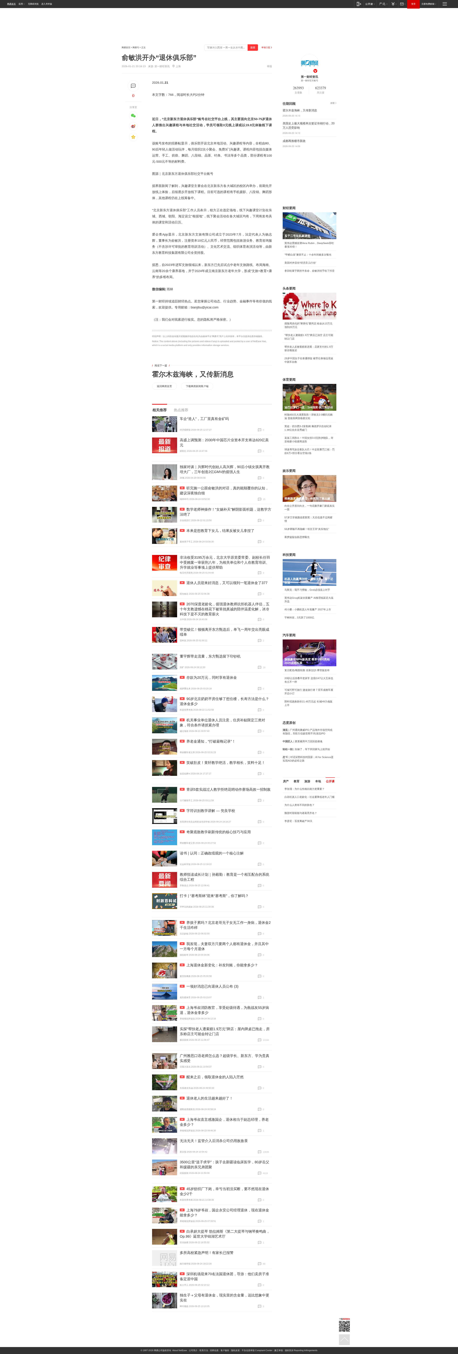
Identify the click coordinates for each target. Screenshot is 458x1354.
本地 (318, 781)
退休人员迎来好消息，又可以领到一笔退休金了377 (226, 583)
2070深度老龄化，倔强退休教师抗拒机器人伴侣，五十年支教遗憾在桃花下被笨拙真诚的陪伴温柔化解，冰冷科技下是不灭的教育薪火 (224, 609)
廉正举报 (278, 1350)
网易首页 (11, 4)
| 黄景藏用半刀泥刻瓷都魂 (302, 741)
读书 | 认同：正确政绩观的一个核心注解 (212, 853)
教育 (296, 781)
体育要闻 (289, 379)
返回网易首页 (164, 386)
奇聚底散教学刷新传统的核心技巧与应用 (218, 832)
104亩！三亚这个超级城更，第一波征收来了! (309, 852)
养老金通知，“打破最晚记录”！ (210, 741)
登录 (413, 4)
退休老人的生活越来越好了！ (209, 1098)
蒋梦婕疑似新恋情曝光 (297, 537)
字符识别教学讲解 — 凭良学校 (210, 811)
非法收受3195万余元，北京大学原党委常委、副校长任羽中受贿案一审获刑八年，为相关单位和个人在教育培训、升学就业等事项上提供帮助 (225, 562)
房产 (286, 781)
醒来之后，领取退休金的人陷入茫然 (215, 1077)
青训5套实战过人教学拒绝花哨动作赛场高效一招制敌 (228, 789)
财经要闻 (289, 208)
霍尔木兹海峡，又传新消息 (193, 374)
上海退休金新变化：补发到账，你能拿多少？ (222, 965)
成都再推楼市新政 (294, 140)
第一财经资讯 (162, 66)
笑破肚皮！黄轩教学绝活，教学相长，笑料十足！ (225, 763)
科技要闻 (289, 555)
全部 (332, 103)
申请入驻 (266, 47)
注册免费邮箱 (428, 4)
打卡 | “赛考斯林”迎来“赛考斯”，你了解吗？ (214, 896)
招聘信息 (214, 1350)
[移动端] (359, 4)
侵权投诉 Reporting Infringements (301, 1350)
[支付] (393, 4)
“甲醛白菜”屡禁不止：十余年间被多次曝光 (307, 254)
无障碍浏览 (33, 4)
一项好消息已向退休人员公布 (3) (212, 986)
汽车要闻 (289, 635)
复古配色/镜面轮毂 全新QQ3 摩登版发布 (307, 670)
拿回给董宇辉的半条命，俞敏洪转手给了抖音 (309, 270)
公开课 (330, 781)
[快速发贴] (133, 86)
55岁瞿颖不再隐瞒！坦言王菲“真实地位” (306, 529)
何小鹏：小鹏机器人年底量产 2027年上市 (307, 609)
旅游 (307, 781)
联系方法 (203, 1350)
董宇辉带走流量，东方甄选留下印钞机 (210, 656)
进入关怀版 (46, 4)
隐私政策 (235, 1350)
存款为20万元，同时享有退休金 (211, 678)
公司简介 (193, 1350)
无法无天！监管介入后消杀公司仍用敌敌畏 (214, 1141)
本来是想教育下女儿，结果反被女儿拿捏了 (220, 531)
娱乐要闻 (289, 471)
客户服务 (225, 1350)
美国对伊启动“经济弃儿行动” (300, 262)
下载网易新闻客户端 (197, 386)
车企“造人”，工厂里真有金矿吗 (204, 419)
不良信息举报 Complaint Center (257, 1350)
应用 (21, 4)
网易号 (136, 47)
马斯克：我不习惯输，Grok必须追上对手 (307, 589)
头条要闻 (289, 288)
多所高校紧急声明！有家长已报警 (206, 1253)
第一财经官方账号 (309, 80)
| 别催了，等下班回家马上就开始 (306, 749)
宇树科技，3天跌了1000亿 (299, 617)
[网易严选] (382, 4)
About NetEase (179, 1350)
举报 (269, 66)
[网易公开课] (370, 4)
